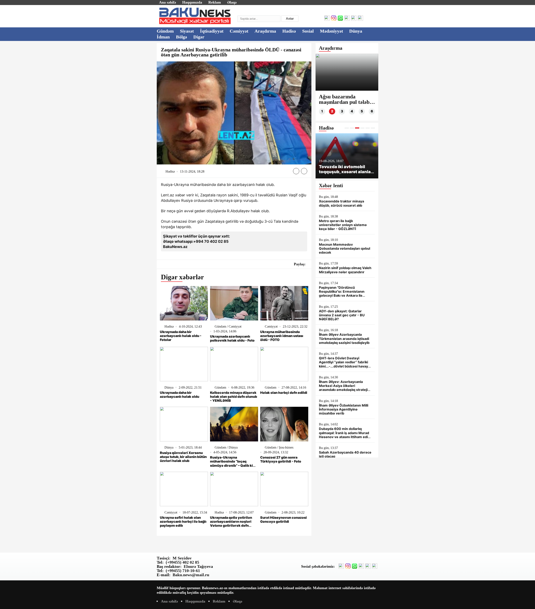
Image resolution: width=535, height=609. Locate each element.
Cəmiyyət (239, 31)
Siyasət (187, 31)
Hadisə (289, 31)
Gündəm (165, 31)
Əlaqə (232, 2)
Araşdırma (265, 31)
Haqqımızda (192, 2)
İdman (163, 36)
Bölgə (181, 36)
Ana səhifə (167, 2)
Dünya (355, 31)
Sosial (308, 31)
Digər (198, 36)
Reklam (214, 2)
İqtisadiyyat (211, 31)
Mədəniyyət (331, 31)
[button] (347, 127)
